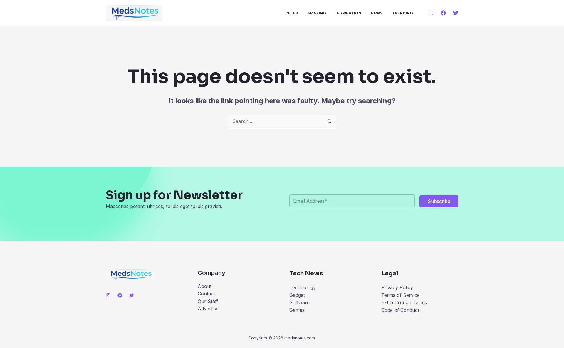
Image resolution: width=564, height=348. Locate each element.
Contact (206, 294)
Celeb (291, 13)
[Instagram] (431, 13)
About (205, 286)
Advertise (208, 309)
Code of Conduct (400, 310)
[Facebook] (443, 13)
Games (297, 310)
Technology (302, 287)
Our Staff (208, 301)
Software (299, 302)
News (376, 13)
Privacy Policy (397, 287)
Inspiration (348, 13)
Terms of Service (400, 295)
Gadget (297, 295)
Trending (402, 13)
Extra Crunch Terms (404, 302)
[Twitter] (455, 13)
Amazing (316, 13)
